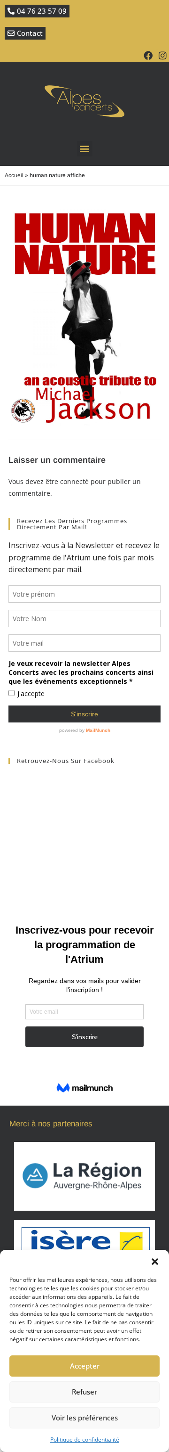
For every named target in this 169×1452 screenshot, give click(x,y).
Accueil (14, 175)
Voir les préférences (85, 1417)
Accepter (85, 1365)
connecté (74, 481)
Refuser (84, 1391)
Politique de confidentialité (84, 1440)
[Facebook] (148, 55)
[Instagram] (162, 55)
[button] (155, 1261)
